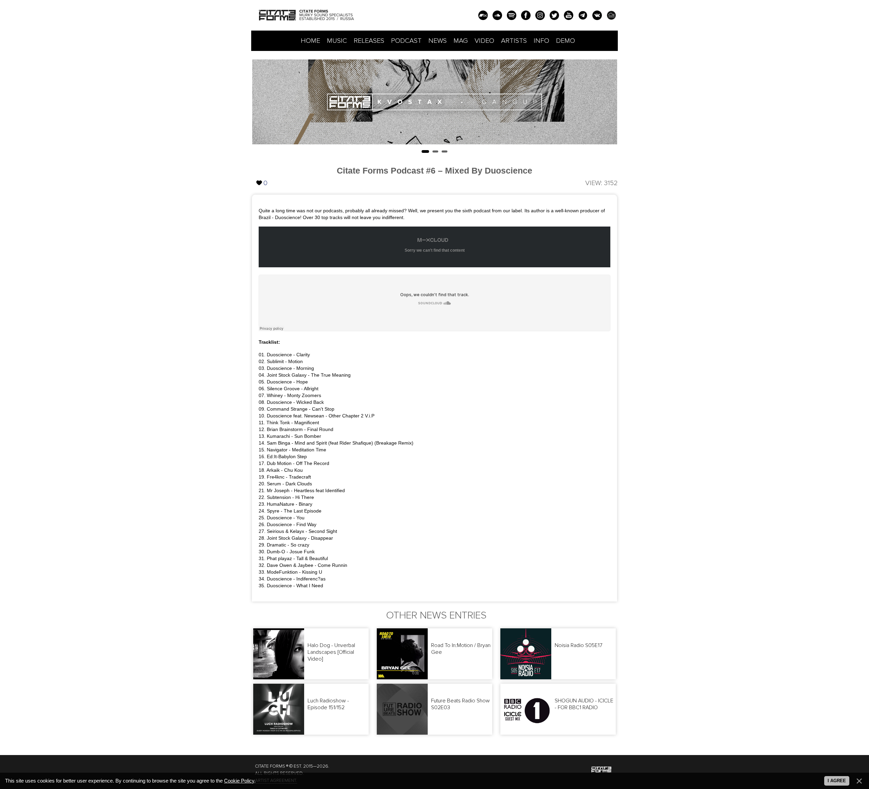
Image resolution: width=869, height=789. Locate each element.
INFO (541, 41)
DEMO (565, 41)
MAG (461, 41)
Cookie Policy (239, 781)
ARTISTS (514, 41)
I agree (837, 780)
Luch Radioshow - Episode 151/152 (328, 704)
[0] (259, 177)
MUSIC (337, 41)
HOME (310, 41)
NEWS (437, 41)
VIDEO (484, 41)
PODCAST (406, 41)
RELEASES (369, 41)
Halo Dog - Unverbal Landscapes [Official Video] (331, 652)
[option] (434, 101)
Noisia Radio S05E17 (578, 645)
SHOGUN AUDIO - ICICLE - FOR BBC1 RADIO (584, 704)
